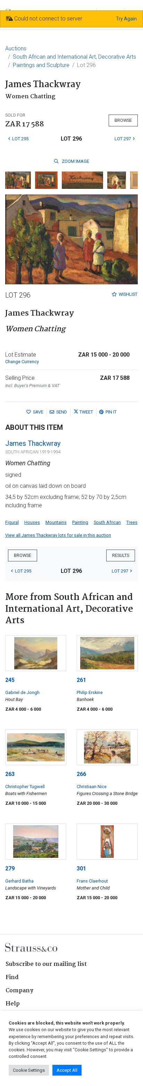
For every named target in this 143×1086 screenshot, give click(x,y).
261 (81, 680)
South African (107, 522)
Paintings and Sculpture (41, 65)
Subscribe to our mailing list (46, 964)
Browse (123, 120)
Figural (12, 522)
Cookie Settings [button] (29, 1070)
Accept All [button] (67, 1070)
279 (10, 868)
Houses (32, 522)
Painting (80, 522)
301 (81, 868)
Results (120, 555)
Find (12, 977)
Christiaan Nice (92, 786)
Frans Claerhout (92, 881)
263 (10, 774)
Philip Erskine (90, 692)
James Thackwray (32, 443)
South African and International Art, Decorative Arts (74, 56)
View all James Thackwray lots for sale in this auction (58, 535)
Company (19, 990)
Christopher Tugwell (25, 786)
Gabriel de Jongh (22, 692)
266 (81, 774)
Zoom (75, 161)
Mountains (56, 522)
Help (13, 1004)
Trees (131, 522)
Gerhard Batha (19, 881)
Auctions (15, 48)
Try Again (126, 19)
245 (10, 680)
